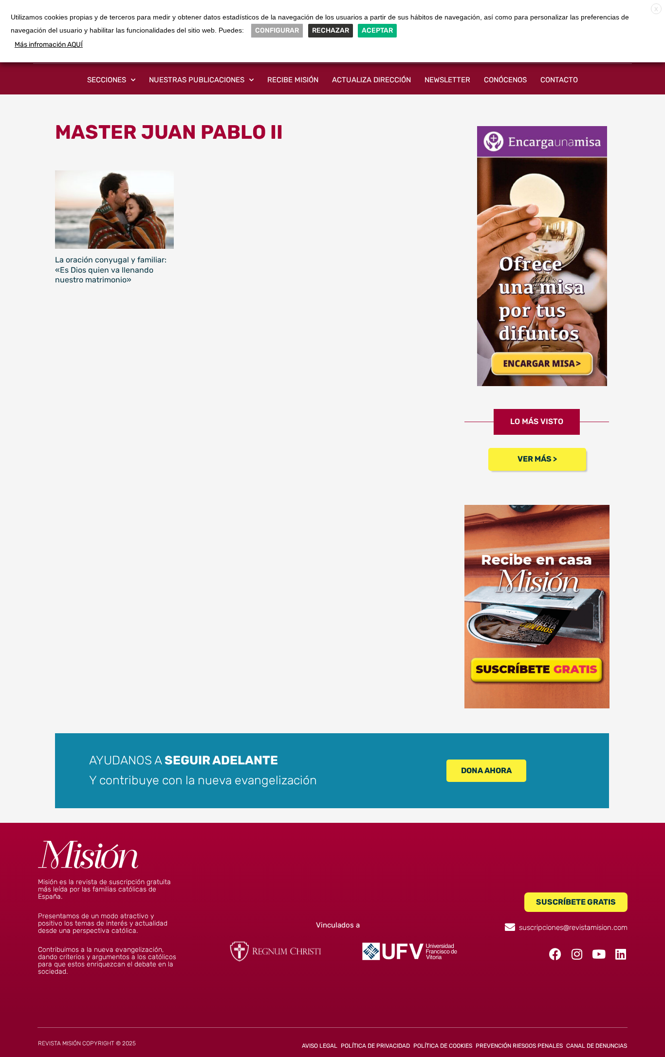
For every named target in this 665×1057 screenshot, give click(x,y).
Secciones (106, 79)
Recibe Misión (292, 79)
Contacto (559, 79)
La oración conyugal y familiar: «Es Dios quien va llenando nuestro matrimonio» (110, 270)
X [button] (656, 9)
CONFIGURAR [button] (277, 30)
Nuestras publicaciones (196, 79)
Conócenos (505, 79)
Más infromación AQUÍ (49, 44)
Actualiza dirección (371, 79)
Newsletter (447, 79)
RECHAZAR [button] (330, 30)
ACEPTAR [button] (377, 30)
